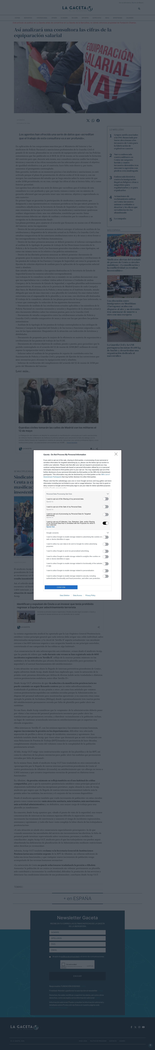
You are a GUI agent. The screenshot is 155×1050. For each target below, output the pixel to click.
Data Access (77, 595)
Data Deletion (65, 595)
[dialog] (77, 525)
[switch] (106, 498)
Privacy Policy (90, 595)
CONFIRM (61, 587)
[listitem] (77, 494)
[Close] (117, 455)
